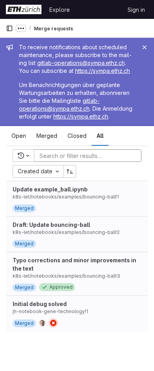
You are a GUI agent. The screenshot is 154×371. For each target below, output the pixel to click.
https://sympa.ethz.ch (102, 70)
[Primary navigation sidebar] (9, 28)
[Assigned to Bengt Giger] (42, 323)
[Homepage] (23, 9)
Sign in (136, 9)
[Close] (144, 47)
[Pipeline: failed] (53, 323)
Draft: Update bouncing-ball (51, 224)
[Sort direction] (70, 171)
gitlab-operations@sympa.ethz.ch (81, 62)
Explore (59, 9)
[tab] (18, 136)
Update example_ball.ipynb (50, 189)
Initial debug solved (40, 304)
